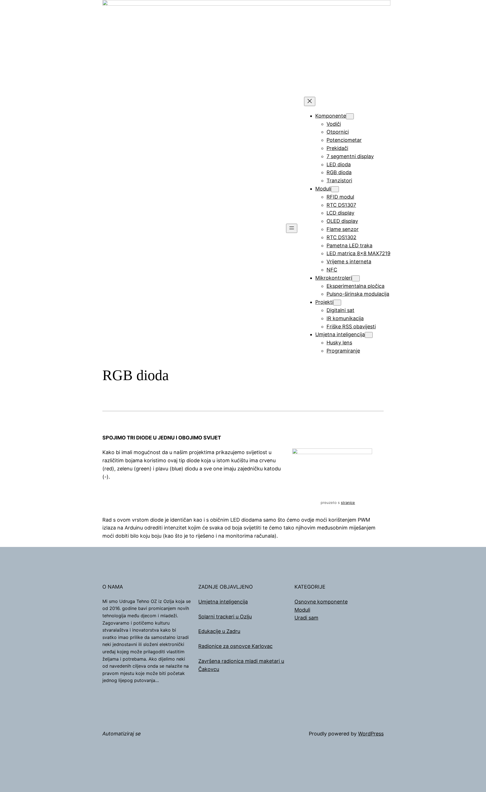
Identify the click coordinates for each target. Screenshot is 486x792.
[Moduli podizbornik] (335, 189)
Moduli (302, 610)
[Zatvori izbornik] (309, 101)
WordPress (371, 734)
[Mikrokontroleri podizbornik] (356, 278)
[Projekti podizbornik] (337, 303)
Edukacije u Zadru (219, 631)
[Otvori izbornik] (291, 228)
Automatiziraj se (121, 734)
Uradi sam (306, 618)
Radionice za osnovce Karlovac (235, 646)
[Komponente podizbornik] (350, 116)
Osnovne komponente (321, 602)
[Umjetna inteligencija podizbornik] (369, 335)
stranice (348, 502)
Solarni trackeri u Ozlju (225, 617)
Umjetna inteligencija (223, 602)
